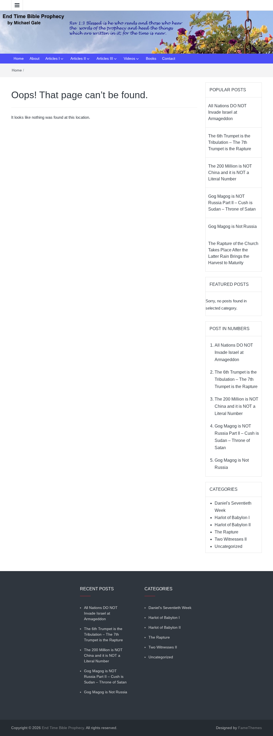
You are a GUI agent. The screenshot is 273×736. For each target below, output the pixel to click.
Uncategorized (228, 546)
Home (19, 58)
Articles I (52, 58)
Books (151, 58)
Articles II (78, 58)
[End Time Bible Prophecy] (136, 31)
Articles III (105, 58)
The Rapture (226, 532)
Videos (129, 58)
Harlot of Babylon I (232, 517)
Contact (168, 58)
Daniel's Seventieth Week (169, 608)
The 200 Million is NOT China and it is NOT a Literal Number (230, 172)
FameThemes (250, 728)
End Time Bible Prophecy (63, 728)
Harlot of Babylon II (233, 525)
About (34, 58)
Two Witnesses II (231, 539)
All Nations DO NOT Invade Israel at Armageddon (227, 112)
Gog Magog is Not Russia (232, 226)
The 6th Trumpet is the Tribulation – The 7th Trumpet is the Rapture (229, 142)
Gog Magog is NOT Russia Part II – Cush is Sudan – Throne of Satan (232, 202)
